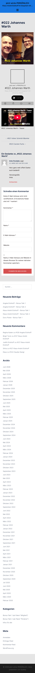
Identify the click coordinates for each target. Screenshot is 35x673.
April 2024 (7, 446)
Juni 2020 (6, 586)
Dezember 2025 (9, 388)
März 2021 (7, 557)
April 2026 (7, 374)
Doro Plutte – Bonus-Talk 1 (12, 318)
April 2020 (7, 593)
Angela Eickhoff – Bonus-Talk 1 (14, 303)
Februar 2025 (8, 417)
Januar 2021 (7, 564)
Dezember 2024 (9, 424)
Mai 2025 (6, 406)
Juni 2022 (6, 511)
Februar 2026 (8, 381)
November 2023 (9, 464)
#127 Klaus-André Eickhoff (19, 348)
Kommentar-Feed (9, 645)
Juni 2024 (6, 439)
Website (6, 245)
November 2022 (9, 500)
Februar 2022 (8, 525)
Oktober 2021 (8, 539)
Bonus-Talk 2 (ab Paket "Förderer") (15, 619)
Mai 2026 (6, 371)
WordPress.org (8, 648)
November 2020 (9, 572)
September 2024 (9, 435)
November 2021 (9, 536)
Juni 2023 (6, 475)
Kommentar (8, 208)
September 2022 (9, 507)
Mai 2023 (6, 478)
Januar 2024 (7, 457)
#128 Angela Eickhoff (23, 332)
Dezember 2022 (9, 496)
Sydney (23, 670)
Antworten (13, 182)
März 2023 (7, 485)
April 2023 (7, 482)
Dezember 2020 (9, 568)
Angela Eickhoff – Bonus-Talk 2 (14, 307)
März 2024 (7, 450)
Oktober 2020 (8, 575)
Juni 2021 (6, 547)
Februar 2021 (8, 561)
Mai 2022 (6, 514)
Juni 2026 (6, 367)
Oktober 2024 (8, 432)
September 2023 (9, 471)
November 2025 (9, 392)
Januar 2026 (7, 385)
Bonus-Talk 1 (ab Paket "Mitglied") (15, 615)
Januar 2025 (7, 421)
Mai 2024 (6, 442)
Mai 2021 (6, 550)
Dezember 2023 (9, 460)
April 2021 (6, 554)
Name (6, 225)
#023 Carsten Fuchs (16, 144)
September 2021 (9, 543)
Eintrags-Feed (8, 641)
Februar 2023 (8, 489)
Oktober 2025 (8, 396)
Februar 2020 (8, 600)
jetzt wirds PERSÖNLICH (17, 3)
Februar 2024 (8, 453)
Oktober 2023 (8, 468)
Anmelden (6, 637)
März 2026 (7, 378)
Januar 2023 (7, 493)
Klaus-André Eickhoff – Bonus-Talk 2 (16, 314)
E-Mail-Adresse (9, 235)
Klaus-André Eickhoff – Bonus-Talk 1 (16, 310)
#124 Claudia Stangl (17, 352)
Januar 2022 (7, 529)
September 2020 (9, 579)
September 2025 (9, 399)
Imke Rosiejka (14, 161)
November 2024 (9, 428)
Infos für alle (7, 623)
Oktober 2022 (8, 503)
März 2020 (7, 597)
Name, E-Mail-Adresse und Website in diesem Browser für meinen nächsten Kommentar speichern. (17, 260)
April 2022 (7, 518)
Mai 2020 (6, 590)
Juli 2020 (6, 582)
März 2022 (7, 521)
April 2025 (7, 410)
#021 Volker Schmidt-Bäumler (18, 138)
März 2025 (7, 414)
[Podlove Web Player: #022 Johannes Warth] (17, 86)
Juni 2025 (6, 403)
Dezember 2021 (9, 532)
